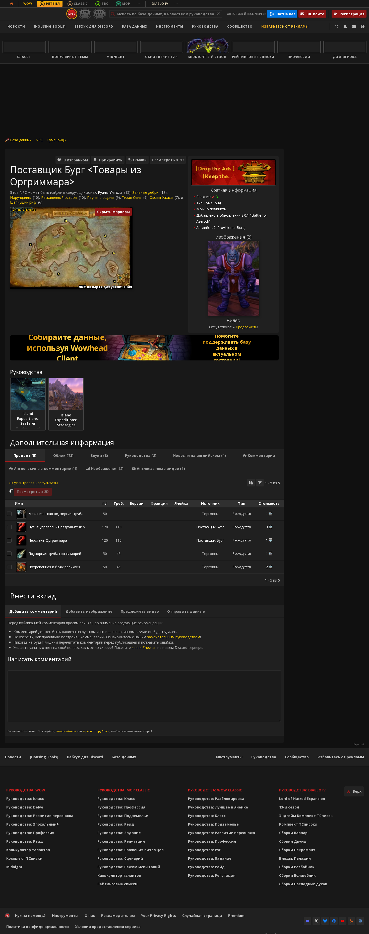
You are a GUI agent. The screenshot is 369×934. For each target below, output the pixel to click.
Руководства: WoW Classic (215, 790)
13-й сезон (289, 807)
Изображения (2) (234, 237)
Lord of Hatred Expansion (302, 798)
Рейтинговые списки (117, 884)
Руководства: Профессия (30, 832)
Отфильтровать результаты (33, 482)
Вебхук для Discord (94, 26)
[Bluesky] (325, 921)
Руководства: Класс (25, 798)
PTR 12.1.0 (85, 13)
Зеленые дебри (145, 192)
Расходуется (242, 514)
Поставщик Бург (210, 527)
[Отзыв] (354, 26)
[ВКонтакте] (360, 921)
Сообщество (240, 26)
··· (138, 4)
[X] (316, 921)
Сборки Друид (292, 841)
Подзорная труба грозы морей (54, 553)
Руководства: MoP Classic (123, 790)
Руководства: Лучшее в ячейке (218, 807)
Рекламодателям (118, 915)
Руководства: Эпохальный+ (32, 824)
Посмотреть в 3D (168, 159)
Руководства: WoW (25, 790)
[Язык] (362, 26)
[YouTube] (342, 921)
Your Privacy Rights (158, 915)
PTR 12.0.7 (99, 13)
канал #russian (144, 647)
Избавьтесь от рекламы (285, 26)
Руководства (205, 26)
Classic (81, 4)
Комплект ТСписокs (298, 824)
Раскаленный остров (59, 197)
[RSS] (351, 921)
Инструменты (229, 757)
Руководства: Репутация (121, 841)
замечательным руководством (173, 637)
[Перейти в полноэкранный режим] (336, 26)
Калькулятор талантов (28, 849)
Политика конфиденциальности (37, 926)
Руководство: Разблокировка (216, 798)
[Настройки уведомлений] (345, 26)
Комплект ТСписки (24, 858)
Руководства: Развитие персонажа (39, 815)
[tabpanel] (144, 530)
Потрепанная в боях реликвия (54, 567)
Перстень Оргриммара (47, 540)
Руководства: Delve (24, 807)
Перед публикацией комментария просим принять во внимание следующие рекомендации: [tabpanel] (105, 676)
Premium (236, 915)
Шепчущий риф (23, 202)
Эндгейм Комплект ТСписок (306, 815)
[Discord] (307, 921)
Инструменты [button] (169, 26)
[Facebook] (334, 921)
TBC (105, 4)
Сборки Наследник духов (303, 884)
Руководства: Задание (119, 832)
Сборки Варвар (293, 832)
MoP (126, 4)
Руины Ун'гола (110, 192)
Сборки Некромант (297, 849)
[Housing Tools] (44, 757)
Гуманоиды (56, 140)
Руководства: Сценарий (120, 858)
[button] (30, 244)
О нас (90, 915)
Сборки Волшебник (297, 875)
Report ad (358, 744)
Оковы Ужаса (161, 197)
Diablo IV (165, 4)
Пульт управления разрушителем (56, 527)
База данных (134, 26)
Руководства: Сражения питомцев (130, 849)
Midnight (14, 866)
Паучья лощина (100, 197)
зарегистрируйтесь (96, 731)
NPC (39, 140)
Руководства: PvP (204, 849)
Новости (16, 26)
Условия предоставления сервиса (108, 926)
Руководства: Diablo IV (302, 790)
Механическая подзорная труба (55, 513)
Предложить (246, 327)
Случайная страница (202, 915)
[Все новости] (12, 4)
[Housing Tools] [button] (50, 26)
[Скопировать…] (251, 482)
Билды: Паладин (295, 858)
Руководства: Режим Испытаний (128, 866)
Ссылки (140, 159)
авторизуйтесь (66, 731)
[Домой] (34, 14)
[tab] (25, 455)
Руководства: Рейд (24, 841)
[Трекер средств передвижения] (144, 347)
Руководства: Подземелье (122, 815)
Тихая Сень (131, 197)
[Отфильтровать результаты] (260, 482)
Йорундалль (20, 197)
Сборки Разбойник (297, 866)
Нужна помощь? (30, 915)
